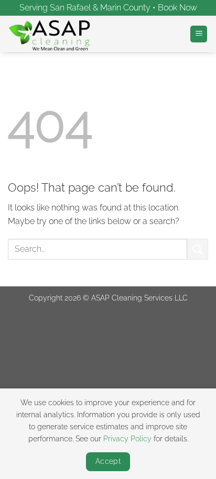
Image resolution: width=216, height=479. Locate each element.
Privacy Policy (127, 438)
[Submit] (197, 249)
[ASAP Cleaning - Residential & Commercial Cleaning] (60, 34)
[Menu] (198, 34)
